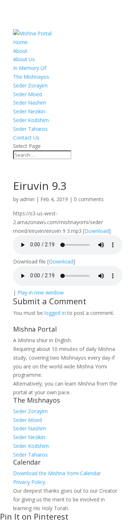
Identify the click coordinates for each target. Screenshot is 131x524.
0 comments (89, 199)
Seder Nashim (29, 102)
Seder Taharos (30, 128)
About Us (24, 59)
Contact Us (26, 137)
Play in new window (40, 292)
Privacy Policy (29, 481)
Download (96, 230)
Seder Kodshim (31, 120)
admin (27, 199)
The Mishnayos (31, 76)
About (20, 50)
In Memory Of (29, 67)
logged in (55, 312)
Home (20, 42)
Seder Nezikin (29, 111)
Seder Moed (27, 94)
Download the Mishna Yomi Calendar (57, 473)
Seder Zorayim (30, 85)
